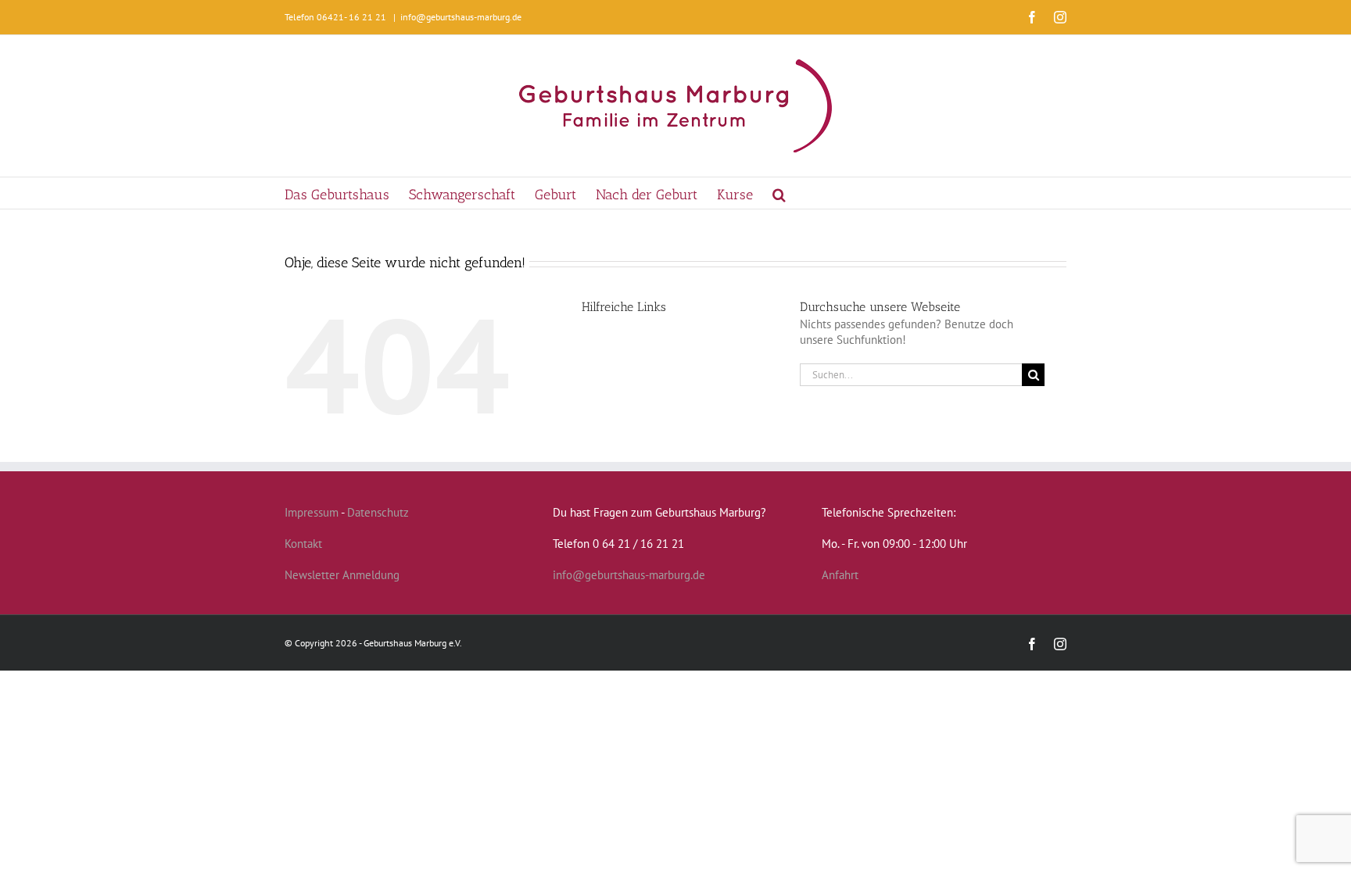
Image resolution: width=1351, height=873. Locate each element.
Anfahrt (840, 574)
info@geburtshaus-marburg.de (460, 17)
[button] (779, 193)
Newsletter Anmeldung (342, 574)
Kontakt (303, 543)
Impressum (312, 512)
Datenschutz (378, 512)
